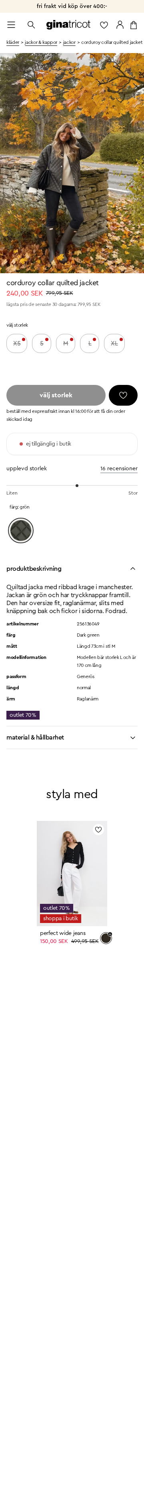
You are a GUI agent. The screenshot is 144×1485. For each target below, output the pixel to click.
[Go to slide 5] (42, 265)
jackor (69, 42)
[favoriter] (123, 395)
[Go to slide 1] (8, 265)
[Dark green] (21, 530)
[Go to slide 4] (33, 265)
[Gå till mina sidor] (120, 25)
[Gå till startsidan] (68, 25)
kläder (12, 42)
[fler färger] (106, 938)
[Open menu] (11, 25)
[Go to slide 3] (25, 265)
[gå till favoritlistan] (104, 25)
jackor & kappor (41, 42)
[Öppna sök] (31, 25)
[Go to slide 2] (16, 265)
